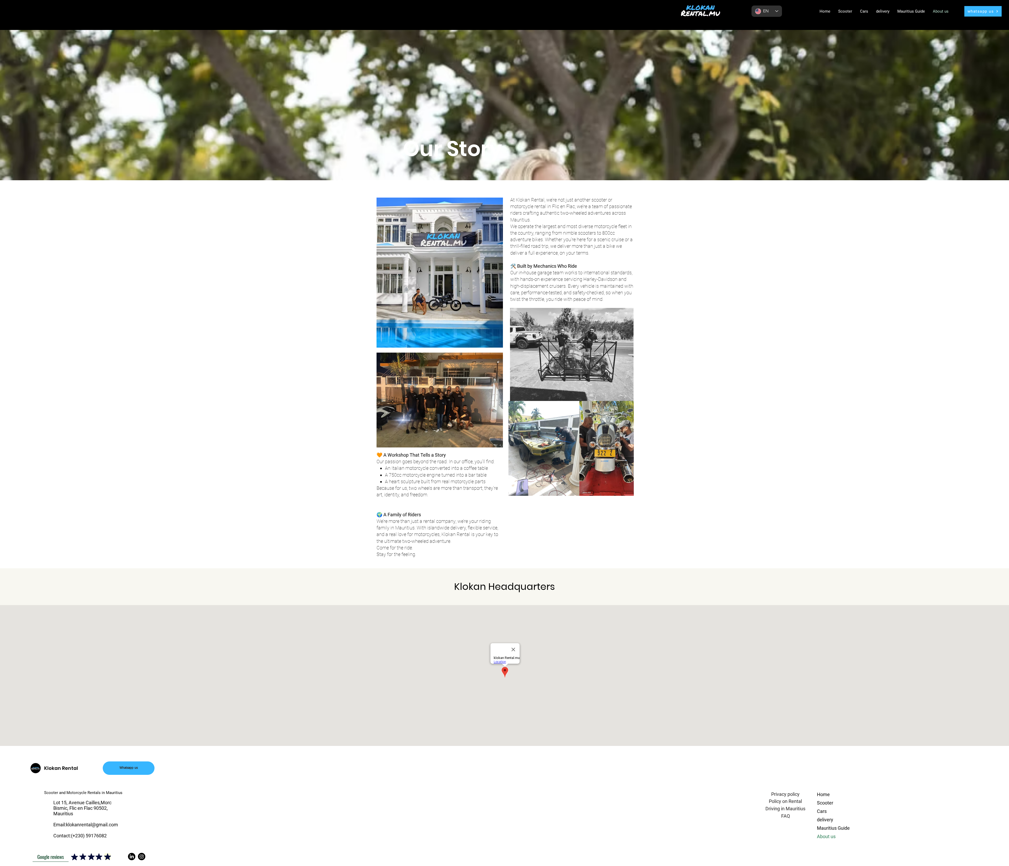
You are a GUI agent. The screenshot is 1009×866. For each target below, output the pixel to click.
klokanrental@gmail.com (92, 824)
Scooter (825, 803)
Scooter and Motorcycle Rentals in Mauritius (83, 792)
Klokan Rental (61, 768)
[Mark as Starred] (74, 856)
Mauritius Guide (833, 828)
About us (826, 836)
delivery (825, 819)
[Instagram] (141, 856)
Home (823, 794)
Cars (822, 811)
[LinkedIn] (131, 856)
